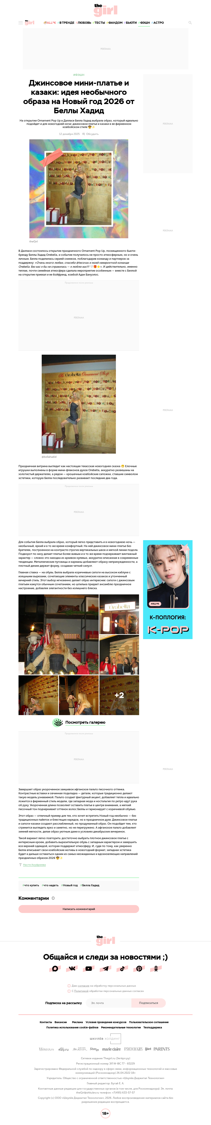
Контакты (46, 1022)
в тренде (67, 23)
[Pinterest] (139, 968)
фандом (115, 23)
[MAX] (55, 968)
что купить (31, 885)
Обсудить (92, 134)
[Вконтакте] (72, 968)
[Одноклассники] (156, 968)
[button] (119, 695)
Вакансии (61, 1022)
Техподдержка (152, 1027)
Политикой (81, 991)
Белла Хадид (90, 885)
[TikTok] (122, 968)
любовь (84, 23)
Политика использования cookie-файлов (72, 1027)
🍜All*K (49, 23)
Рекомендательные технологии (121, 1027)
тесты (100, 23)
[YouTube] (88, 968)
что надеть (51, 885)
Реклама (77, 1022)
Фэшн (79, 75)
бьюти (131, 23)
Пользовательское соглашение (149, 1022)
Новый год (70, 885)
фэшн (145, 23)
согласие (83, 985)
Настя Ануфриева (34, 864)
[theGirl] (29, 22)
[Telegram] (105, 968)
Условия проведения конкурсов (106, 1022)
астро (158, 23)
